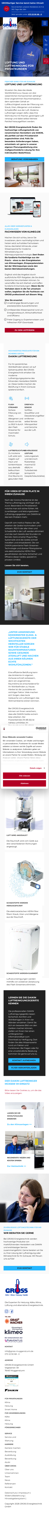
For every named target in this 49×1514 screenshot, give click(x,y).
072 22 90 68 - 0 (35, 14)
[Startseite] (10, 23)
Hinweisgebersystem (15, 1498)
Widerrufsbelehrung (14, 1496)
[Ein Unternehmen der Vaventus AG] (24, 1339)
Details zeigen (36, 768)
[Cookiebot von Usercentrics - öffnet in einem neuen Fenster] (35, 728)
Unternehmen (12, 1473)
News (7, 1480)
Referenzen (10, 1484)
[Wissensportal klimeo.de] (24, 1330)
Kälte (7, 1417)
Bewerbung (10, 1451)
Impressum (24, 1493)
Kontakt (8, 1487)
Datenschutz (11, 1493)
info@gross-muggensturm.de (19, 1351)
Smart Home (11, 1409)
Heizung (9, 1406)
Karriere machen (13, 1448)
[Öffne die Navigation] (45, 23)
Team (7, 1476)
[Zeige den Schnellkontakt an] (46, 45)
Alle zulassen (24, 776)
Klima (7, 1402)
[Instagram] (6, 1311)
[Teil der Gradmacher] (24, 1320)
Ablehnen (25, 783)
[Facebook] (11, 1311)
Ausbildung (10, 1455)
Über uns (9, 1469)
